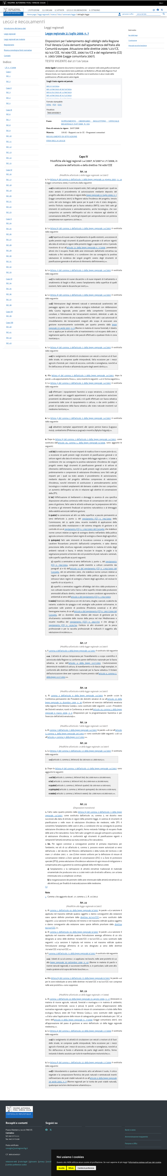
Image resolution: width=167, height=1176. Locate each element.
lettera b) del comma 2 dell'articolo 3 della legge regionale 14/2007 (80, 228)
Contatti (7, 55)
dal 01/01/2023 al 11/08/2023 (59, 92)
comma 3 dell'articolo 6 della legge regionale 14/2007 (77, 695)
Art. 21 (8, 201)
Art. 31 (8, 261)
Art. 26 (8, 234)
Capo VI (9, 279)
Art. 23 (8, 212)
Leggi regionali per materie (14, 39)
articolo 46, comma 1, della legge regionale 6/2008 (81, 442)
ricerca (53, 14)
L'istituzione (34, 10)
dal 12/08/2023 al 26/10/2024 (59, 89)
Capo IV (9, 170)
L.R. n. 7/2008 (10, 67)
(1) (46, 886)
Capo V (9, 219)
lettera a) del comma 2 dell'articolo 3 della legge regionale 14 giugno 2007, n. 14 (86, 179)
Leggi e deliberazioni (77, 10)
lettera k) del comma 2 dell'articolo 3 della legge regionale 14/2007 (85, 439)
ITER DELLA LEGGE (55, 141)
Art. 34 (8, 283)
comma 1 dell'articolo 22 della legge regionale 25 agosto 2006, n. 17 (80, 999)
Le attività (59, 10)
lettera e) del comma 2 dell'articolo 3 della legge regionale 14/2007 (80, 347)
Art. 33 (8, 272)
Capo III (9, 110)
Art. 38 (8, 305)
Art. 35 (8, 288)
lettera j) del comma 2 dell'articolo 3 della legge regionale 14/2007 (80, 418)
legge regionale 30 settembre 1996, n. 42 (69, 962)
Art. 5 (8, 103)
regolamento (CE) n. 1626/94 (63, 625)
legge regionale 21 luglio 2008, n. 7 (101, 195)
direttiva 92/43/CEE (89, 917)
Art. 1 (8, 76)
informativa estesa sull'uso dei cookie (145, 1162)
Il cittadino (94, 10)
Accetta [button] (61, 1168)
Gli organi (47, 10)
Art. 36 (8, 294)
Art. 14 (8, 158)
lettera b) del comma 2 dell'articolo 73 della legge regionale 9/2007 (80, 978)
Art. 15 (8, 163)
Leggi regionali (10, 34)
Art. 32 (8, 267)
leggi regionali (43, 14)
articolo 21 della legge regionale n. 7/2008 (86, 247)
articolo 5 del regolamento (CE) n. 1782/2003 (90, 596)
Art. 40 (8, 327)
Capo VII (9, 311)
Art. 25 (8, 228)
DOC (60, 104)
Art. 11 (8, 141)
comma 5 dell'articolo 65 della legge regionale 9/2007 (74, 932)
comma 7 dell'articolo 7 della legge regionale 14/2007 (73, 730)
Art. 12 (8, 147)
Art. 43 (8, 343)
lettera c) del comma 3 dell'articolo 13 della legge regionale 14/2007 (80, 750)
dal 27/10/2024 (52, 86)
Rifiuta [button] (71, 1168)
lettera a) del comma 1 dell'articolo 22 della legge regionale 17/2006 (80, 1030)
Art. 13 (8, 152)
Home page (31, 14)
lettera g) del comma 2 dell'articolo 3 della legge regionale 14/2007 (83, 375)
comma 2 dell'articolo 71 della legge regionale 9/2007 (72, 953)
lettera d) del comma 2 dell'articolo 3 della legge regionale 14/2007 (80, 295)
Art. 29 (8, 250)
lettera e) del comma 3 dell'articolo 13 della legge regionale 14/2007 (86, 768)
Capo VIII (9, 322)
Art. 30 (8, 256)
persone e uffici (127, 14)
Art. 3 (8, 92)
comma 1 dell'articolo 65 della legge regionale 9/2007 (74, 910)
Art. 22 (8, 207)
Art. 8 (8, 125)
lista (59, 14)
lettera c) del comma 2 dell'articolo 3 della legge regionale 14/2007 (80, 270)
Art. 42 (8, 337)
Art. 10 (8, 136)
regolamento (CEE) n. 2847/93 (85, 621)
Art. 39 (8, 316)
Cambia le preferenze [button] (86, 1168)
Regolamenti (9, 45)
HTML (48, 104)
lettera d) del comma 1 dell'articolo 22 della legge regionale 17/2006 (80, 1062)
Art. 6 (8, 114)
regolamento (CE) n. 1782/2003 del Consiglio (84, 529)
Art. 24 (8, 223)
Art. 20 (8, 196)
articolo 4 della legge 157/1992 (85, 663)
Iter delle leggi (133, 35)
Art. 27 (8, 239)
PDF (54, 104)
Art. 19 (8, 190)
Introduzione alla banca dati (15, 28)
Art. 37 (8, 299)
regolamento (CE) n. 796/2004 (96, 518)
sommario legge (69, 14)
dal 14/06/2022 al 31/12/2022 (59, 95)
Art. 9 (8, 130)
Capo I (8, 72)
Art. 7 (8, 119)
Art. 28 (8, 245)
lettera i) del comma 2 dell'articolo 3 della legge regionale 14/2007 (80, 383)
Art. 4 (8, 98)
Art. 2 (8, 81)
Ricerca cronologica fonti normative (18, 50)
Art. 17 (8, 179)
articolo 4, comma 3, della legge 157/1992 (65, 737)
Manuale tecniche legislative (137, 46)
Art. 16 (8, 174)
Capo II (8, 88)
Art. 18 (8, 185)
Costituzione (132, 40)
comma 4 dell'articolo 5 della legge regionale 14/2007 (72, 650)
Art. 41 (8, 332)
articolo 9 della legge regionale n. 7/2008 (73, 1019)
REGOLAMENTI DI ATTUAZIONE (61, 136)
